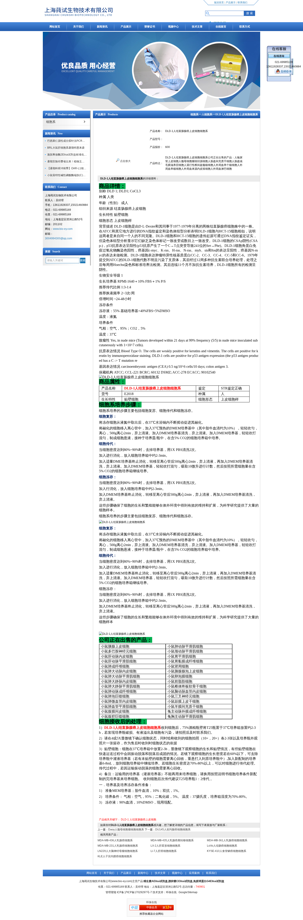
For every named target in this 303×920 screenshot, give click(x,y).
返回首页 (219, 2)
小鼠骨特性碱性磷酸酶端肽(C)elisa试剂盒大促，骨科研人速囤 (84, 175)
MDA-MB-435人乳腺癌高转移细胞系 (172, 840)
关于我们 (78, 26)
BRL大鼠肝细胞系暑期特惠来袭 (66, 147)
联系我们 (242, 2)
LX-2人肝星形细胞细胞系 (165, 845)
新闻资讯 (102, 26)
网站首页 (54, 26)
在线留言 (221, 26)
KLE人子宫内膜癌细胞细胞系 (115, 856)
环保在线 (151, 902)
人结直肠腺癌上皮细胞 (143, 819)
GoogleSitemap (188, 892)
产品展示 (231, 2)
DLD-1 (125, 819)
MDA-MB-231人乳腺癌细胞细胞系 (118, 845)
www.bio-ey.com (63, 228)
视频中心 (173, 26)
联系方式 (244, 26)
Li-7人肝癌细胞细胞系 (164, 851)
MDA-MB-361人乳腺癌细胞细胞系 (227, 840)
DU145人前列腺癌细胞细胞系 (173, 829)
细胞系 (195, 114)
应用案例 (194, 873)
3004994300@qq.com (58, 238)
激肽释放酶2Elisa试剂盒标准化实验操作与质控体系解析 (80, 154)
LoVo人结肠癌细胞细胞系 (222, 845)
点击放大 (125, 161)
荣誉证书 (149, 26)
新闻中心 (143, 873)
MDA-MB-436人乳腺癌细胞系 (115, 840)
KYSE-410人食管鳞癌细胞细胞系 (226, 851)
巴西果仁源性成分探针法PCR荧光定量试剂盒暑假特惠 (79, 140)
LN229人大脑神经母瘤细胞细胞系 (118, 851)
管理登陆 (111, 892)
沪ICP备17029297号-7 (138, 892)
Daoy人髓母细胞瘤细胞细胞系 (126, 829)
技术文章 (197, 26)
